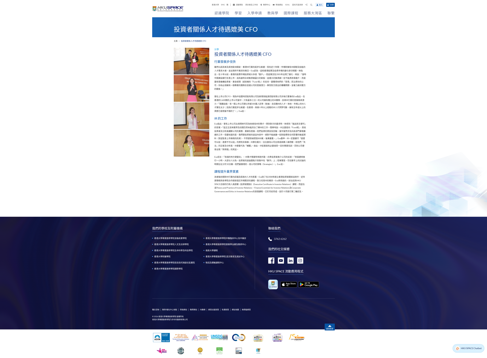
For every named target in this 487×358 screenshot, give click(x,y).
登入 (321, 5)
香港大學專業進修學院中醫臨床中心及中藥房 (226, 238)
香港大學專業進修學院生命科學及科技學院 (173, 250)
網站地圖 (235, 310)
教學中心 (266, 5)
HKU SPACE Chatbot (471, 348)
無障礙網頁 (246, 310)
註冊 (332, 5)
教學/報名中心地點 (169, 310)
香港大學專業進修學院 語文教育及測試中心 (225, 256)
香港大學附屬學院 (162, 256)
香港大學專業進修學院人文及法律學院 (171, 244)
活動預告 (239, 5)
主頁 (176, 41)
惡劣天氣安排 (297, 5)
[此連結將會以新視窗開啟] (289, 284)
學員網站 (279, 5)
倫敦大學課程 (212, 250)
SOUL (287, 5)
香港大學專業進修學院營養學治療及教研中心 (226, 244)
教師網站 (193, 310)
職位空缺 (155, 310)
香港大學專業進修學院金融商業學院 (170, 238)
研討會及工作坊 (251, 5)
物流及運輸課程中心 (215, 262)
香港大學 (215, 5)
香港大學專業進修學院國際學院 (168, 269)
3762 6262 (280, 239)
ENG (223, 5)
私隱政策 (225, 310)
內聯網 (202, 310)
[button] (311, 4)
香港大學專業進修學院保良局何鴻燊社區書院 (174, 262)
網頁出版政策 (213, 310)
